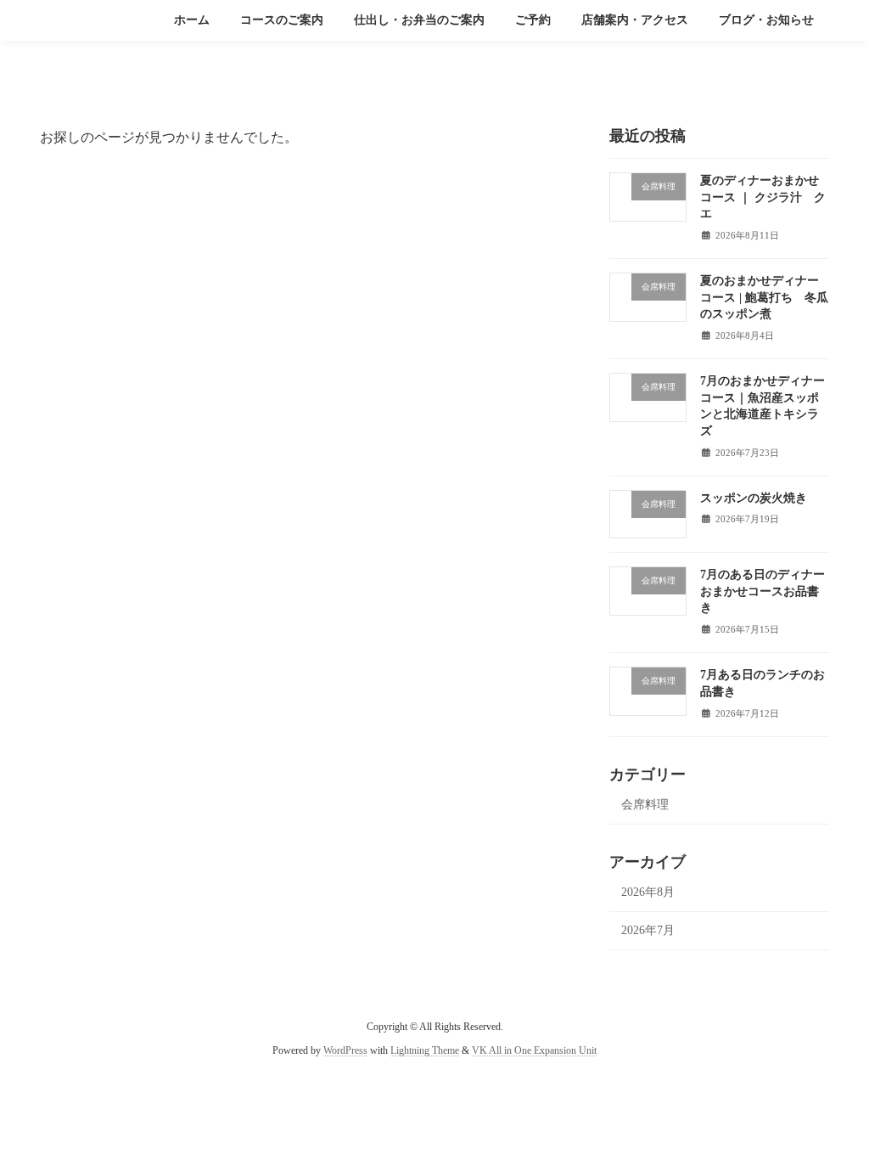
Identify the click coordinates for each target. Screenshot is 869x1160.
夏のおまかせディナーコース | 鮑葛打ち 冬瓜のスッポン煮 (764, 297)
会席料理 (645, 804)
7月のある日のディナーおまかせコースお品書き (762, 591)
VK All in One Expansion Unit (534, 1051)
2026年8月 (648, 892)
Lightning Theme (424, 1051)
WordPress (345, 1051)
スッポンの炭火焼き (753, 498)
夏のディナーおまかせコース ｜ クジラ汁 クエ (763, 197)
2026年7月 (648, 930)
